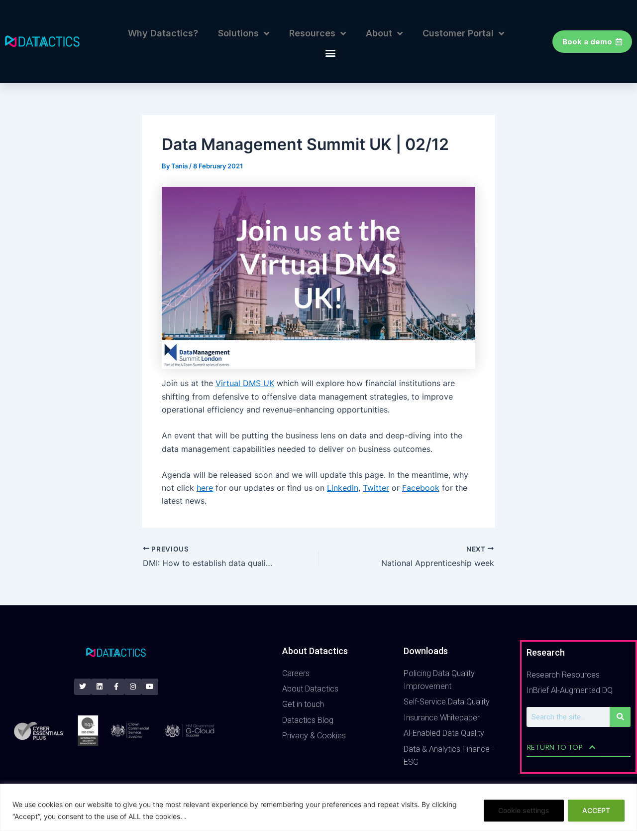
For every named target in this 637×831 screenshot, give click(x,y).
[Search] (620, 717)
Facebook (420, 488)
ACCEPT (596, 810)
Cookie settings (523, 810)
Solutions (238, 33)
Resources (312, 33)
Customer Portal (458, 33)
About (379, 33)
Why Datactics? (163, 33)
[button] (330, 53)
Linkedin (342, 488)
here (205, 488)
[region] (318, 807)
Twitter (376, 488)
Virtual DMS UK (244, 383)
